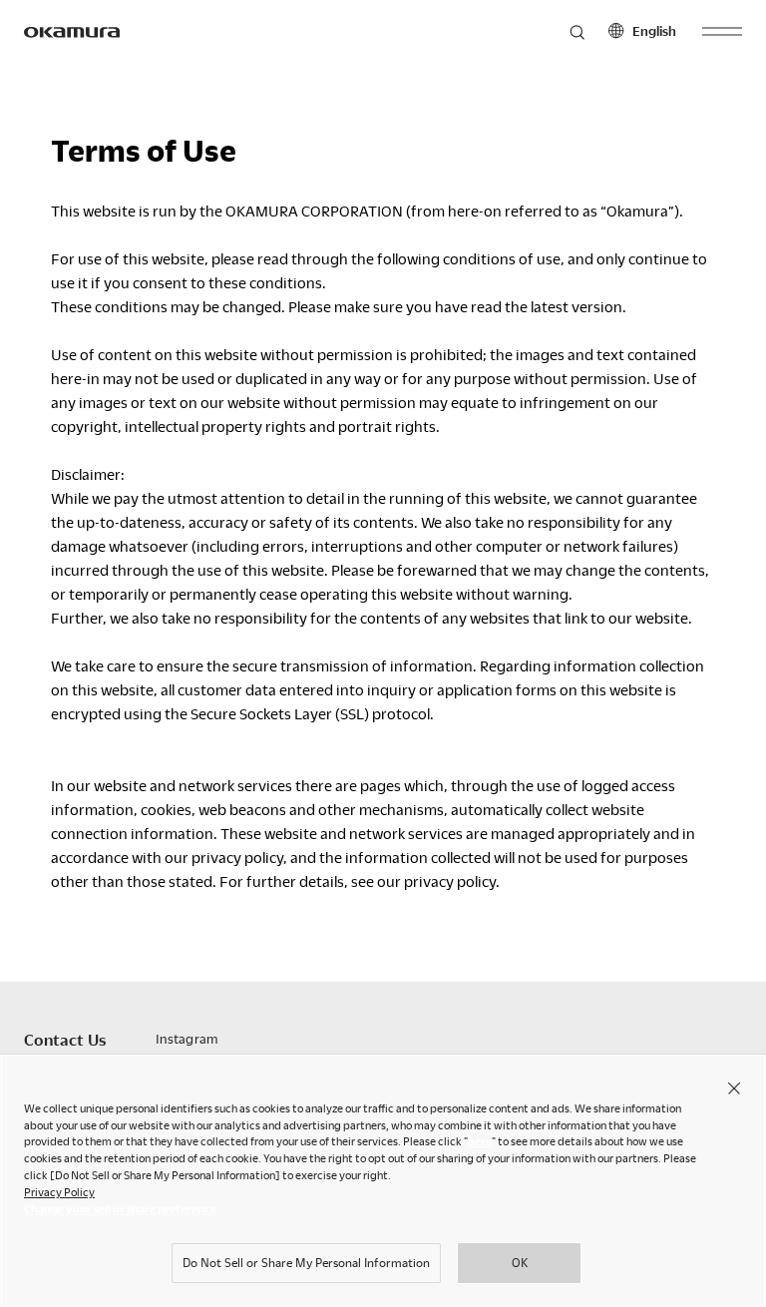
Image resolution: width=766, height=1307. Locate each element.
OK (520, 1262)
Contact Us (65, 1040)
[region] (383, 1180)
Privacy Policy (59, 1191)
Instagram (187, 1039)
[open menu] (722, 32)
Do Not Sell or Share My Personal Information (306, 1262)
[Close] (734, 1087)
